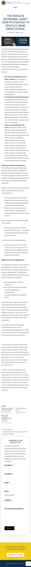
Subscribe (9, 528)
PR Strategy (10, 434)
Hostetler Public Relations (10, 431)
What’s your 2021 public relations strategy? (8, 409)
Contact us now (15, 555)
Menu (16, 7)
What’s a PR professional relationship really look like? (7, 418)
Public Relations (7, 429)
